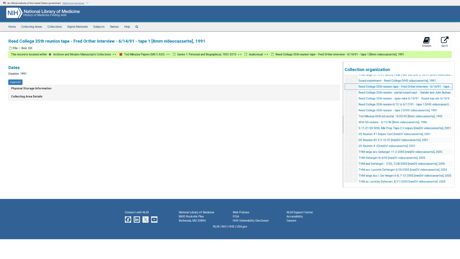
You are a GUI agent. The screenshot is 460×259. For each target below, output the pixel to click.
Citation (426, 45)
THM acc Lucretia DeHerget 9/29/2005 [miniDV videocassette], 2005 (402, 169)
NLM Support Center (300, 212)
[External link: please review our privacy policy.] (128, 219)
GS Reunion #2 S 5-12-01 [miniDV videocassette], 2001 (393, 140)
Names (114, 26)
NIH (223, 226)
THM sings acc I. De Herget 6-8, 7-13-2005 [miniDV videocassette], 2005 (404, 175)
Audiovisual (256, 54)
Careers (291, 220)
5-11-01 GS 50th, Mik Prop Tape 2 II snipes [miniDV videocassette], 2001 (404, 128)
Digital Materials (77, 26)
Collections (54, 26)
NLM (216, 226)
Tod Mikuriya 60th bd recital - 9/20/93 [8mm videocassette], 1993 (400, 116)
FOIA (236, 216)
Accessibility (295, 216)
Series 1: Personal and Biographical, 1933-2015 (206, 54)
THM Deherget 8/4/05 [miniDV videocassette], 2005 (391, 158)
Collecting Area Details (26, 96)
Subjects (99, 26)
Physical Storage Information (31, 88)
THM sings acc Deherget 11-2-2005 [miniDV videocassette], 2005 (400, 152)
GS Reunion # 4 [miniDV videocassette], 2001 (386, 146)
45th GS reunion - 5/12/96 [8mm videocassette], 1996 (392, 122)
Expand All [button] (15, 82)
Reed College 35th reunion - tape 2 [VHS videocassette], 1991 (397, 110)
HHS (231, 226)
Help (127, 26)
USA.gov (242, 226)
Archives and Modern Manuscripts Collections (82, 54)
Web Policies (241, 212)
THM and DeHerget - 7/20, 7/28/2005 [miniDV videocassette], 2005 (401, 163)
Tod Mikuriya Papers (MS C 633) (144, 54)
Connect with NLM (137, 212)
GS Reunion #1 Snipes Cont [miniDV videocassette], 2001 (394, 134)
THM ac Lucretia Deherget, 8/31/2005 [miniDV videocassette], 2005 (401, 181)
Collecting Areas (31, 26)
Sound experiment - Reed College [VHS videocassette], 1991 (397, 80)
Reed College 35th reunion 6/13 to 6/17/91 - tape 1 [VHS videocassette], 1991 (408, 104)
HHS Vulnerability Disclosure (251, 220)
